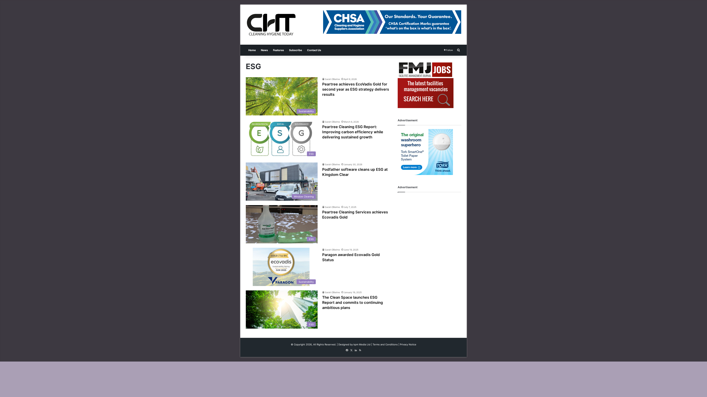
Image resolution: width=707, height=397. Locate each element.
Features (278, 50)
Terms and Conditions (385, 344)
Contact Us (314, 50)
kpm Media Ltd (362, 344)
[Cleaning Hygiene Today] (271, 24)
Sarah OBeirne (332, 79)
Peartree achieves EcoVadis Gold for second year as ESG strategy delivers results (355, 89)
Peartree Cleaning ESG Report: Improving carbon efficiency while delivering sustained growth (352, 132)
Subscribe (295, 50)
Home (252, 50)
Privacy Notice (408, 344)
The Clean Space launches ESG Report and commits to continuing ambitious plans (352, 302)
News (264, 50)
